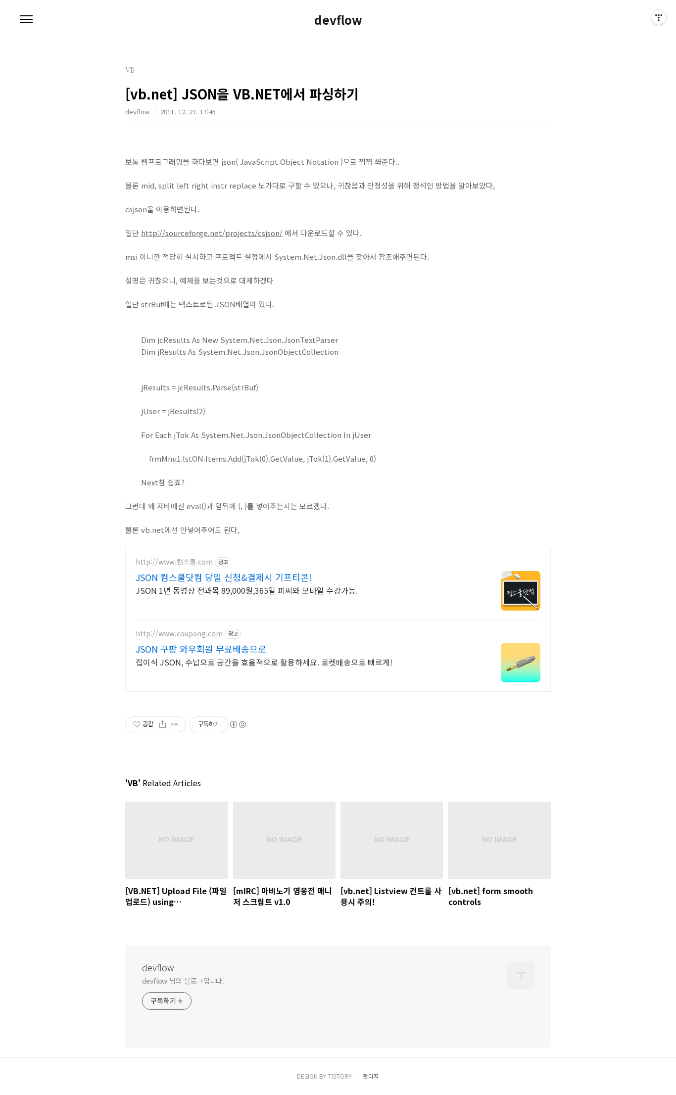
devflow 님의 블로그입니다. (183, 981)
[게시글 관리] (175, 724)
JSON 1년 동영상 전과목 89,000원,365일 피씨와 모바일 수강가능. (247, 590)
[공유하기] (162, 724)
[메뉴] (26, 20)
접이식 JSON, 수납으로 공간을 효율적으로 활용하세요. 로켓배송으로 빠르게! (264, 661)
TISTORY (340, 1076)
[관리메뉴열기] (658, 17)
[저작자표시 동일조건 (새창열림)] (237, 724)
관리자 (371, 1076)
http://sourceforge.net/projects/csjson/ (212, 233)
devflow (338, 20)
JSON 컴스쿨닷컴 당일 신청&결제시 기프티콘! (224, 577)
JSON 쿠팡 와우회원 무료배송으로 (201, 649)
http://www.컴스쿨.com (174, 562)
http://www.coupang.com (179, 633)
